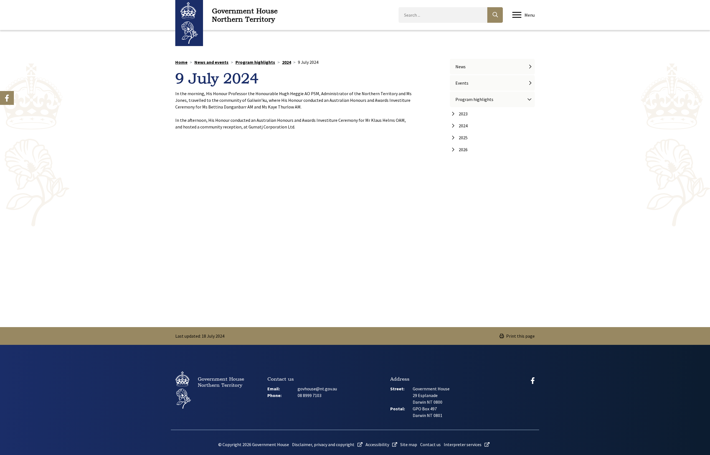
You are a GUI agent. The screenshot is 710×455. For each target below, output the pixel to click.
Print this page (520, 336)
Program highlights (255, 62)
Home (181, 62)
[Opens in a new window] (7, 98)
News (460, 66)
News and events (211, 62)
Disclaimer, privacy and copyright (323, 444)
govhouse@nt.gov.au (317, 388)
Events (461, 83)
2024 (286, 62)
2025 (463, 137)
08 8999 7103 (309, 395)
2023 (463, 114)
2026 (463, 149)
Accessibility (378, 444)
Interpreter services (463, 444)
